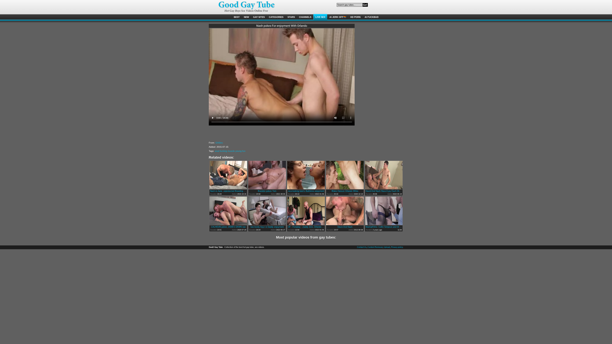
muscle (231, 151)
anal (217, 151)
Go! (365, 5)
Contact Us (362, 247)
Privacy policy (397, 247)
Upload (387, 247)
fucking (223, 151)
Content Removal (375, 247)
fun (243, 151)
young (238, 151)
